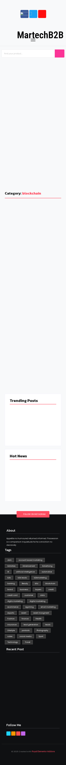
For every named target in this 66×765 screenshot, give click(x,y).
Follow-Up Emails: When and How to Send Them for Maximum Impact (49, 164)
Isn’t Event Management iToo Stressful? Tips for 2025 (16, 108)
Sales (25, 245)
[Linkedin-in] (18, 733)
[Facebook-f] (8, 733)
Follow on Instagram (34, 514)
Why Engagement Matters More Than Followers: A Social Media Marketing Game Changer (49, 118)
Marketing (14, 245)
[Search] (59, 53)
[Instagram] (23, 733)
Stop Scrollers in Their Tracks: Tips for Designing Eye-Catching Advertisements (31, 257)
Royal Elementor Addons (43, 751)
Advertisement (16, 241)
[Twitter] (13, 733)
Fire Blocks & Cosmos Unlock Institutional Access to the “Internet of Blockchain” (30, 347)
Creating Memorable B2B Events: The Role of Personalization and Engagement (50, 87)
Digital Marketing (34, 241)
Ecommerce (15, 335)
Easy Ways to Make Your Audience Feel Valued (13, 164)
